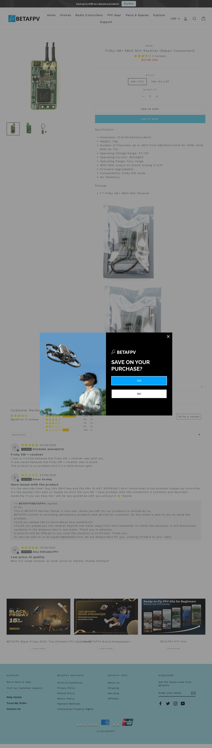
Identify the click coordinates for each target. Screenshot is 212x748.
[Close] (168, 336)
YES (139, 381)
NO (139, 394)
